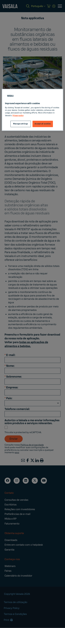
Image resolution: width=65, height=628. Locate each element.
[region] (32, 110)
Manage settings (20, 124)
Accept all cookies (43, 124)
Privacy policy (18, 115)
